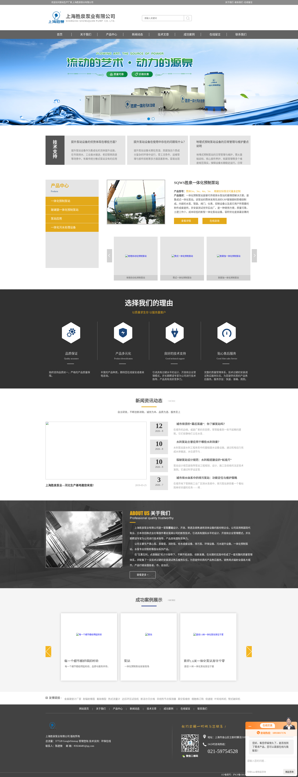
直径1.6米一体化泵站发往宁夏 (144, 661)
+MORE (171, 401)
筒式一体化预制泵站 (135, 278)
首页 (59, 34)
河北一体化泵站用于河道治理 (198, 666)
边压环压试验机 (130, 699)
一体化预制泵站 (60, 201)
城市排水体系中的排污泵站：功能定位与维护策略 (206, 477)
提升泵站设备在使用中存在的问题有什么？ (160, 141)
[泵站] (89, 634)
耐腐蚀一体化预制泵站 (182, 278)
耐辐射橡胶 (89, 699)
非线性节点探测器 (166, 699)
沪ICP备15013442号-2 (242, 775)
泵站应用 (56, 218)
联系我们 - (239, 2)
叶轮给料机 (220, 699)
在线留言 (248, 2)
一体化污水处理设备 (63, 227)
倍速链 (209, 699)
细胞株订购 (198, 699)
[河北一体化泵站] (208, 634)
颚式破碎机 (234, 699)
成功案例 (189, 34)
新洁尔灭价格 (148, 699)
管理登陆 (83, 741)
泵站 (67, 661)
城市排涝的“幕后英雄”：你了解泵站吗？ (201, 424)
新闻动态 (137, 34)
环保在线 (106, 741)
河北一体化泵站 (194, 661)
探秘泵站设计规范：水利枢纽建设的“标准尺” (204, 459)
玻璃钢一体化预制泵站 (64, 209)
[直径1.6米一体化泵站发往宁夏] (149, 634)
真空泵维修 (184, 699)
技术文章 (163, 34)
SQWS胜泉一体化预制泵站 (196, 183)
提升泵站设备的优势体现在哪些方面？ (94, 141)
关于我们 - (230, 2)
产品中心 (111, 34)
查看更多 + (142, 575)
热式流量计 (114, 699)
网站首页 (84, 708)
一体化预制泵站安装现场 (77, 666)
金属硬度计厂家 (72, 699)
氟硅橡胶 (101, 699)
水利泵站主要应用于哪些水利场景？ (198, 441)
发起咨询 (289, 772)
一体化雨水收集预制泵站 (228, 278)
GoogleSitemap (70, 741)
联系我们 (240, 34)
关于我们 (85, 34)
